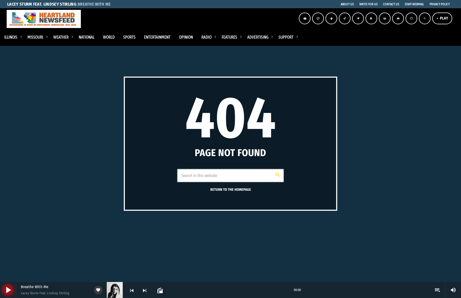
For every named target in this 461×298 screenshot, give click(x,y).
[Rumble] (371, 18)
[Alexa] (411, 18)
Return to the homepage (230, 190)
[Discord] (398, 18)
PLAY (442, 18)
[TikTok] (345, 18)
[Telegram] (358, 18)
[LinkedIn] (385, 18)
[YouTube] (305, 18)
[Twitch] (318, 18)
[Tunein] (331, 18)
